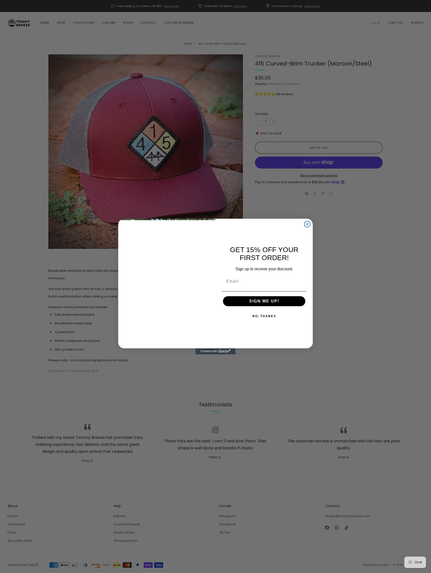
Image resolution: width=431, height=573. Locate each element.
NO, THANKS (264, 316)
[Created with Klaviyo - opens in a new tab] (215, 351)
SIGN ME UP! (264, 301)
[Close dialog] (307, 224)
